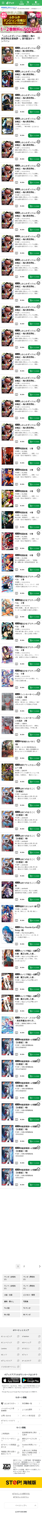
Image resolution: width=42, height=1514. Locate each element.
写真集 (25, 1301)
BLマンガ (26, 1315)
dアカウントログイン (8, 1422)
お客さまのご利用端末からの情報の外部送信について (29, 1453)
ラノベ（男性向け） (29, 1287)
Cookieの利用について (29, 1446)
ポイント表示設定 (28, 1416)
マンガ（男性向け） (29, 1278)
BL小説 (7, 1315)
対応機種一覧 (27, 1403)
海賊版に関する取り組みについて (8, 1453)
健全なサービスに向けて (29, 1440)
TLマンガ (26, 1308)
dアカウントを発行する (21, 1494)
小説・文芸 (8, 1295)
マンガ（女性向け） (10, 1278)
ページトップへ (21, 1505)
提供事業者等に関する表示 (29, 1434)
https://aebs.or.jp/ (19, 1473)
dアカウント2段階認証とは (8, 1446)
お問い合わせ (6, 1416)
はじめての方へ (10, 1403)
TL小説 (7, 1308)
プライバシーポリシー (8, 1440)
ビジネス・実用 (29, 1295)
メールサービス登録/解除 (7, 1409)
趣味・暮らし (9, 1301)
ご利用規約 (5, 1434)
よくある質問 (27, 1409)
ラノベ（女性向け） (10, 1287)
